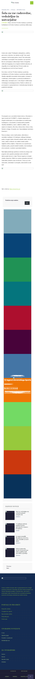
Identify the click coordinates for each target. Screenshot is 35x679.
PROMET (18, 530)
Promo (23, 9)
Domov (3, 654)
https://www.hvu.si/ (14, 189)
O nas (3, 632)
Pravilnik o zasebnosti (7, 638)
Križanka (4, 662)
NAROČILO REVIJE (25, 676)
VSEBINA (15, 676)
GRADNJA (18, 555)
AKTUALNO (19, 9)
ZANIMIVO (18, 516)
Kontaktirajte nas (6, 640)
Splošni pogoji (5, 635)
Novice (3, 656)
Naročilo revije (5, 659)
